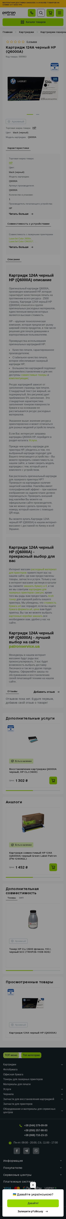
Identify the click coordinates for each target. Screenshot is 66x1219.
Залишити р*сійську (30, 1211)
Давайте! (33, 1203)
